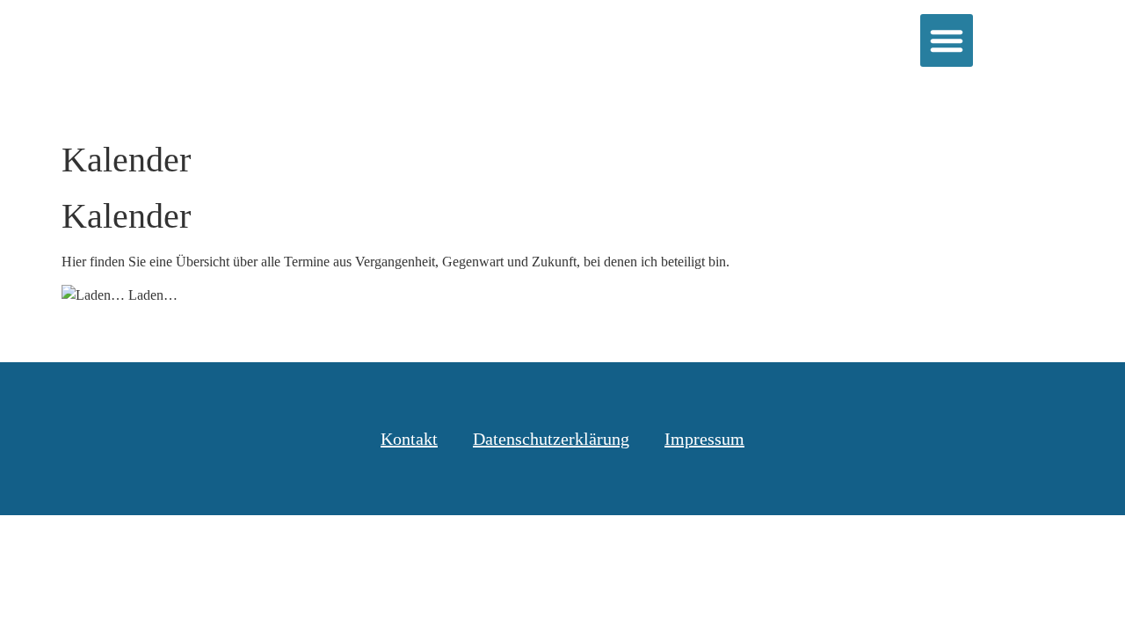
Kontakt (409, 438)
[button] (946, 40)
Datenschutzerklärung (551, 438)
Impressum (704, 438)
